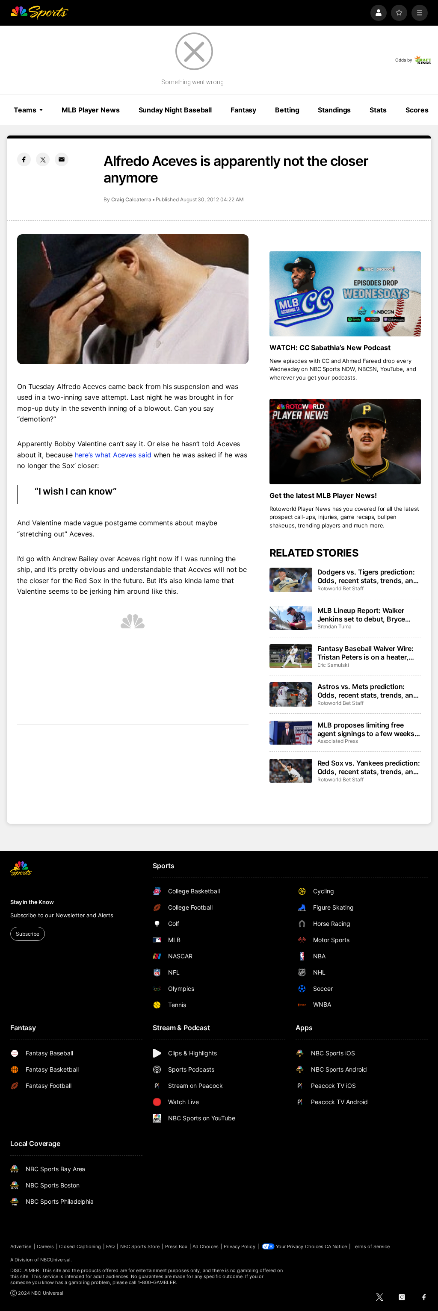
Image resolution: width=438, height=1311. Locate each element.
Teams (25, 110)
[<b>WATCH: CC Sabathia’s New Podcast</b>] (345, 293)
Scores (417, 110)
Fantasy (243, 110)
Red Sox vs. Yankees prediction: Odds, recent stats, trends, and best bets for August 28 (368, 767)
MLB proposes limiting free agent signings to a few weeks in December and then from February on (365, 729)
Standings (334, 110)
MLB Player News (90, 110)
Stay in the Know (32, 902)
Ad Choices (205, 1246)
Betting (287, 110)
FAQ (110, 1246)
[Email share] (61, 159)
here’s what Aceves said (113, 455)
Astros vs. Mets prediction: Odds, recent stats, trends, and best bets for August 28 (367, 690)
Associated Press (337, 741)
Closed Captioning (80, 1246)
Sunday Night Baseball (175, 110)
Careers (45, 1246)
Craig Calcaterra (131, 199)
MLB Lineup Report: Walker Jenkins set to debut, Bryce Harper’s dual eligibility (361, 614)
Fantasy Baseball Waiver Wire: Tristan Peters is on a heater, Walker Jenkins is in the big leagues (365, 652)
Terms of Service (371, 1246)
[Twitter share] (43, 159)
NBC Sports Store (140, 1246)
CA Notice (336, 1246)
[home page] (39, 13)
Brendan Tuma (334, 626)
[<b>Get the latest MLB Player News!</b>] (345, 441)
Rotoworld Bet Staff (340, 588)
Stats (378, 110)
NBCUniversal (55, 1260)
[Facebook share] (24, 159)
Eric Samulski (333, 665)
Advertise (21, 1246)
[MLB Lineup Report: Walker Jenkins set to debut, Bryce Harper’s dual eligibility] (290, 618)
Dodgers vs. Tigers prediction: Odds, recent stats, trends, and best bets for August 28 (367, 576)
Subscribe (27, 934)
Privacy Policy (239, 1246)
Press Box (176, 1246)
